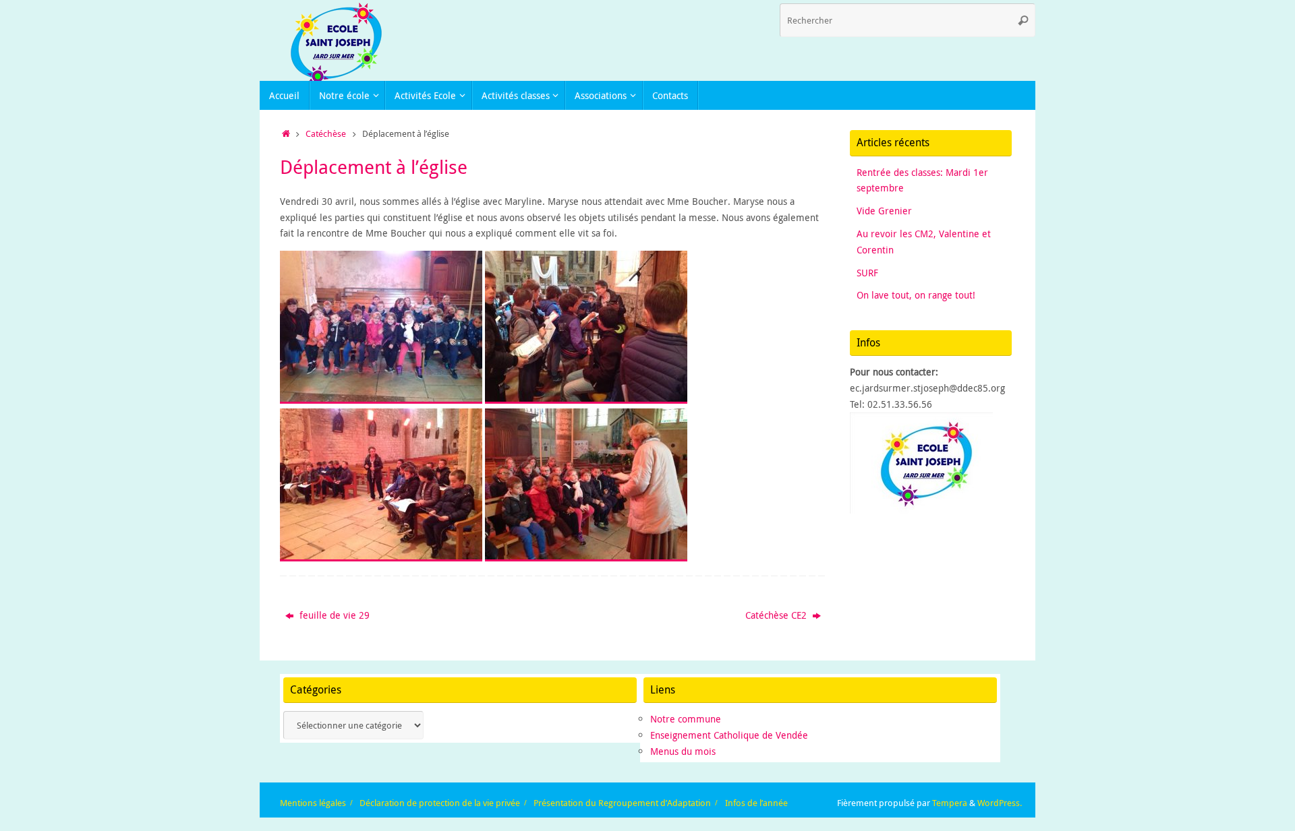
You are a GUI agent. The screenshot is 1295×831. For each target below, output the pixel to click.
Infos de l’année (756, 803)
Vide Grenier (884, 210)
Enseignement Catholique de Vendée (729, 735)
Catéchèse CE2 (777, 615)
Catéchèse (326, 134)
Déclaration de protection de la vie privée (439, 803)
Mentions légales (313, 803)
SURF (867, 272)
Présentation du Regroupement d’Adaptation (622, 803)
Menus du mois (683, 751)
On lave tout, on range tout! (916, 294)
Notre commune (685, 718)
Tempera (949, 803)
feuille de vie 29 (333, 615)
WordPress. (999, 803)
